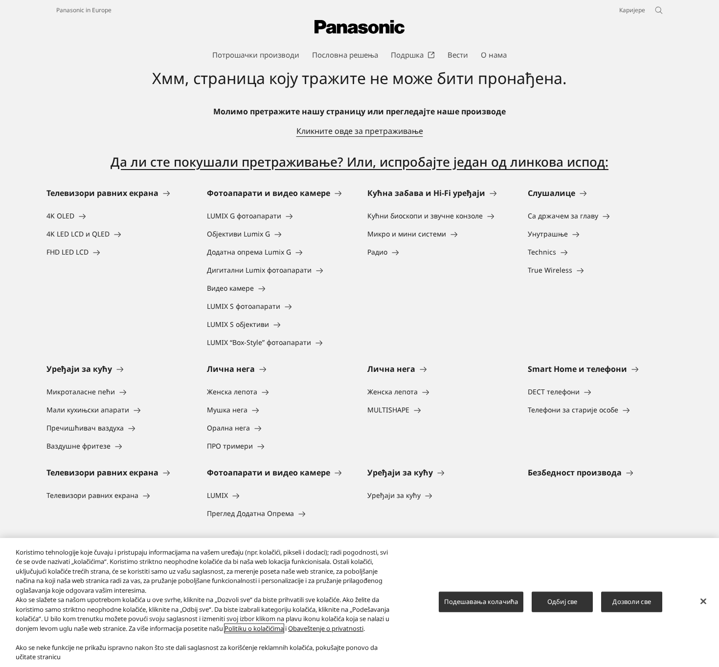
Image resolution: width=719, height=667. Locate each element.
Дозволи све (631, 601)
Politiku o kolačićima (254, 628)
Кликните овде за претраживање (359, 131)
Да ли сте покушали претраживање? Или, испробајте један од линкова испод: (359, 162)
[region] (359, 602)
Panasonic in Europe (84, 10)
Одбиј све (562, 601)
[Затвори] (703, 601)
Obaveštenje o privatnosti (325, 628)
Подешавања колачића (481, 601)
